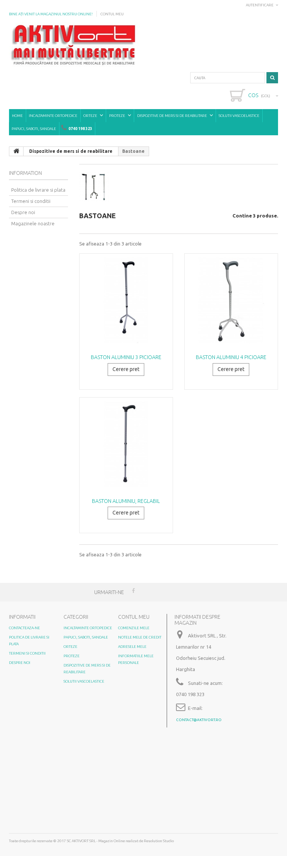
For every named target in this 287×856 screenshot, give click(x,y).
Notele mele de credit (139, 637)
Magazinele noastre (33, 223)
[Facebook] (133, 589)
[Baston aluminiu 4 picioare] (231, 300)
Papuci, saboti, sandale (34, 129)
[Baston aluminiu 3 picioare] (126, 300)
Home (17, 116)
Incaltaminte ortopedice (53, 116)
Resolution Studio (159, 841)
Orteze (90, 116)
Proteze (117, 116)
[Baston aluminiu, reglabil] (126, 444)
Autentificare (260, 5)
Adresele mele (132, 647)
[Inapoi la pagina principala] (16, 151)
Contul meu (112, 14)
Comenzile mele (133, 628)
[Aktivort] (74, 44)
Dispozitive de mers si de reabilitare (172, 116)
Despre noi (23, 212)
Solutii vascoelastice (239, 116)
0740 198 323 (80, 129)
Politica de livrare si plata (38, 189)
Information (25, 173)
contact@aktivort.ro (199, 720)
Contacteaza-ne (24, 628)
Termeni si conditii (30, 201)
